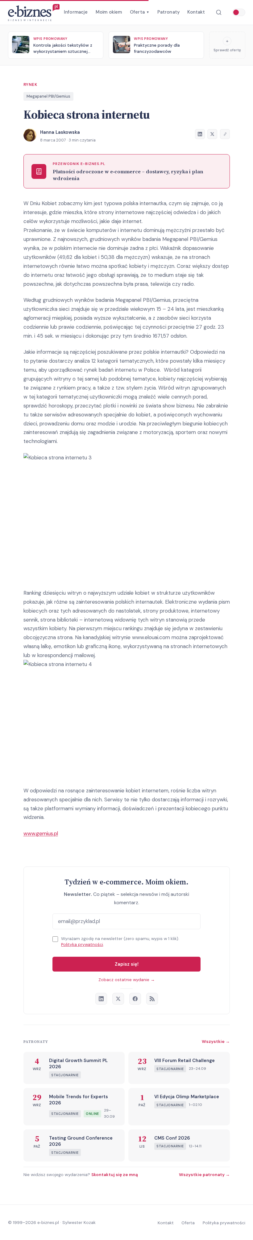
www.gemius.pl (40, 833)
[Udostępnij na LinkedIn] (200, 134)
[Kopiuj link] (225, 134)
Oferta (139, 12)
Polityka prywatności (82, 944)
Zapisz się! (127, 964)
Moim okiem (109, 12)
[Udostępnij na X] (212, 134)
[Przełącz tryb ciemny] (238, 12)
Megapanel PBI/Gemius (48, 96)
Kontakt (196, 12)
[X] (118, 999)
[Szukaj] (218, 12)
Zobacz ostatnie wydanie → (126, 979)
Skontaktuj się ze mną (114, 1174)
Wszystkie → (216, 1041)
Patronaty (168, 12)
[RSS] (152, 999)
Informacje (76, 12)
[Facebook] (135, 999)
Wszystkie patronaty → (204, 1174)
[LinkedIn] (101, 999)
